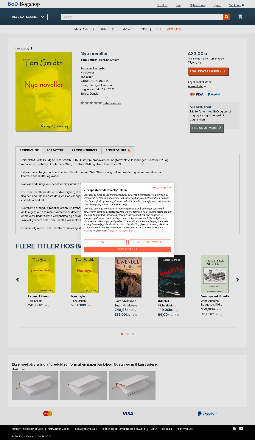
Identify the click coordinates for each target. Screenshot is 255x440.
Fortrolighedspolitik (160, 187)
